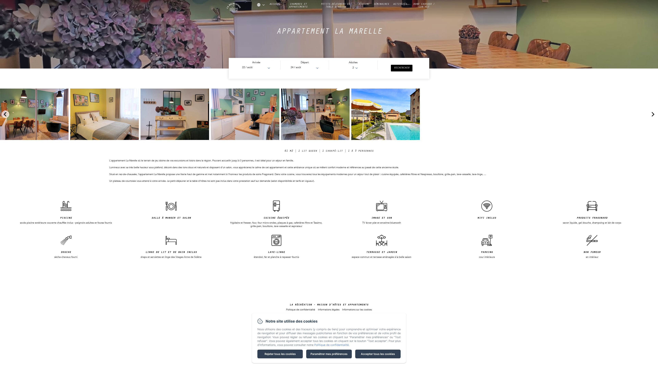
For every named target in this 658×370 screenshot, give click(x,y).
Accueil (274, 4)
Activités (400, 4)
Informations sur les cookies (357, 309)
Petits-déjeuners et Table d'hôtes (335, 6)
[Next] (652, 114)
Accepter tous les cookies (378, 354)
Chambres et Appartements (298, 6)
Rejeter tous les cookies (280, 354)
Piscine (364, 4)
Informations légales (328, 309)
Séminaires (381, 4)
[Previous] (5, 114)
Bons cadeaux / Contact (424, 6)
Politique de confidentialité (300, 309)
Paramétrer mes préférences (329, 354)
